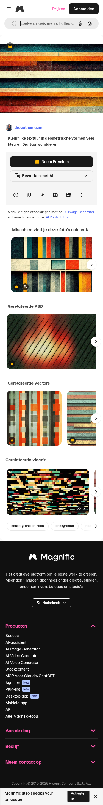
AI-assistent (15, 642)
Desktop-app (21, 696)
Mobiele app (16, 702)
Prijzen (58, 8)
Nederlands (51, 603)
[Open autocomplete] (12, 23)
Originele (36, 47)
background (64, 526)
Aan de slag (17, 730)
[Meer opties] (81, 195)
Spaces (12, 635)
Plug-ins (17, 689)
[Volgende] (91, 264)
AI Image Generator (79, 212)
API (8, 709)
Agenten (17, 682)
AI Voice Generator (21, 662)
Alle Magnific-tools (22, 716)
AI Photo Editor (57, 217)
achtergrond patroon (27, 526)
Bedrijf (12, 746)
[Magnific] (52, 558)
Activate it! (77, 796)
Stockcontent (17, 669)
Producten (16, 626)
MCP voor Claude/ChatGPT (30, 675)
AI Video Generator (22, 655)
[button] (51, 602)
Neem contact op (23, 762)
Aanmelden (83, 8)
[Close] (95, 796)
